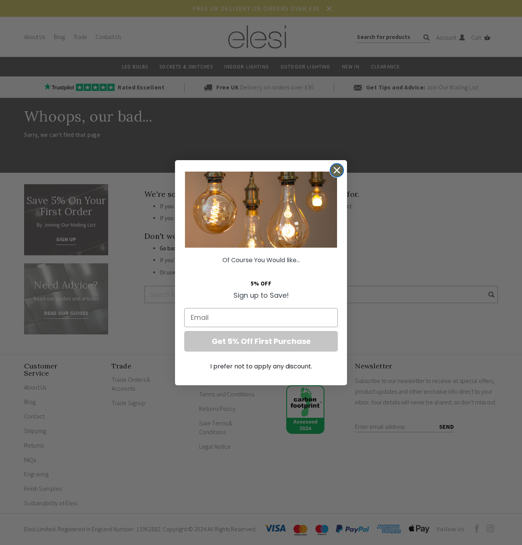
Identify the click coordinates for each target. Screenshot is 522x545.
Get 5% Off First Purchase (261, 341)
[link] (261, 210)
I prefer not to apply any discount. (261, 366)
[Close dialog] (337, 170)
